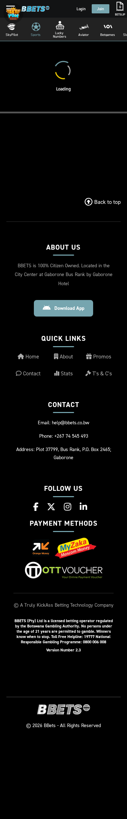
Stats (66, 373)
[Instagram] (67, 506)
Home (31, 356)
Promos (101, 356)
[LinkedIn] (83, 506)
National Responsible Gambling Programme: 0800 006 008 (65, 639)
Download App (69, 308)
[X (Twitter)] (51, 506)
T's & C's (101, 373)
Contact (31, 373)
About (65, 356)
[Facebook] (35, 506)
